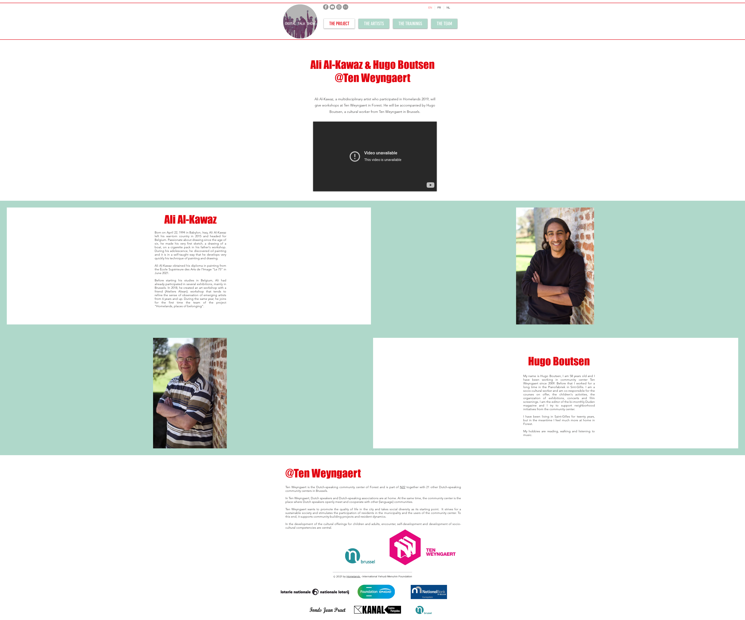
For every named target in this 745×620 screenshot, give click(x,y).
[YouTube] (332, 7)
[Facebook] (325, 7)
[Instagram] (339, 7)
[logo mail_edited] (345, 7)
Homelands (354, 576)
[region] (297, 23)
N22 (402, 487)
